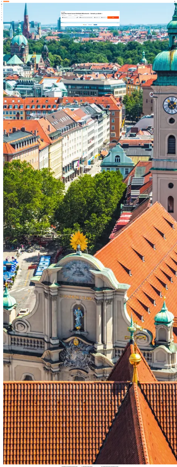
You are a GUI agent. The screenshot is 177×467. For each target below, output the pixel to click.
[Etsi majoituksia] (1, 6)
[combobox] (64, 15)
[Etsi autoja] (1, 8)
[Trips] (1, 17)
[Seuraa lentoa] (1, 15)
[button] (2, 1)
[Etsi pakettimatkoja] (1, 10)
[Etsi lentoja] (1, 4)
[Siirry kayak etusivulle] (6, 1)
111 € (62, 13)
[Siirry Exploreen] (1, 13)
